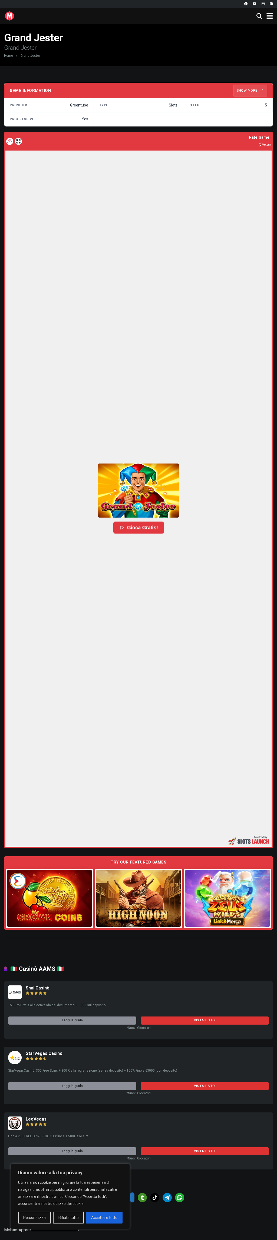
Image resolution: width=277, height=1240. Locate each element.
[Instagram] (263, 4)
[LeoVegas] (15, 1128)
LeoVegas (36, 1119)
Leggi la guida (72, 1020)
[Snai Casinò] (15, 997)
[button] (138, 491)
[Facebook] (246, 4)
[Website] (271, 4)
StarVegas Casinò (44, 1053)
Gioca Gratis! (143, 528)
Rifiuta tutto (68, 1217)
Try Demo (49, 898)
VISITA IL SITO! (205, 1020)
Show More (247, 90)
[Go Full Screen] (18, 141)
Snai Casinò (38, 988)
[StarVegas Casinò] (15, 1062)
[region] (70, 1196)
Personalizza (34, 1217)
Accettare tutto (104, 1217)
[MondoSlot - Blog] (9, 15)
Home (8, 56)
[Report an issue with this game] (9, 141)
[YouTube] (254, 4)
